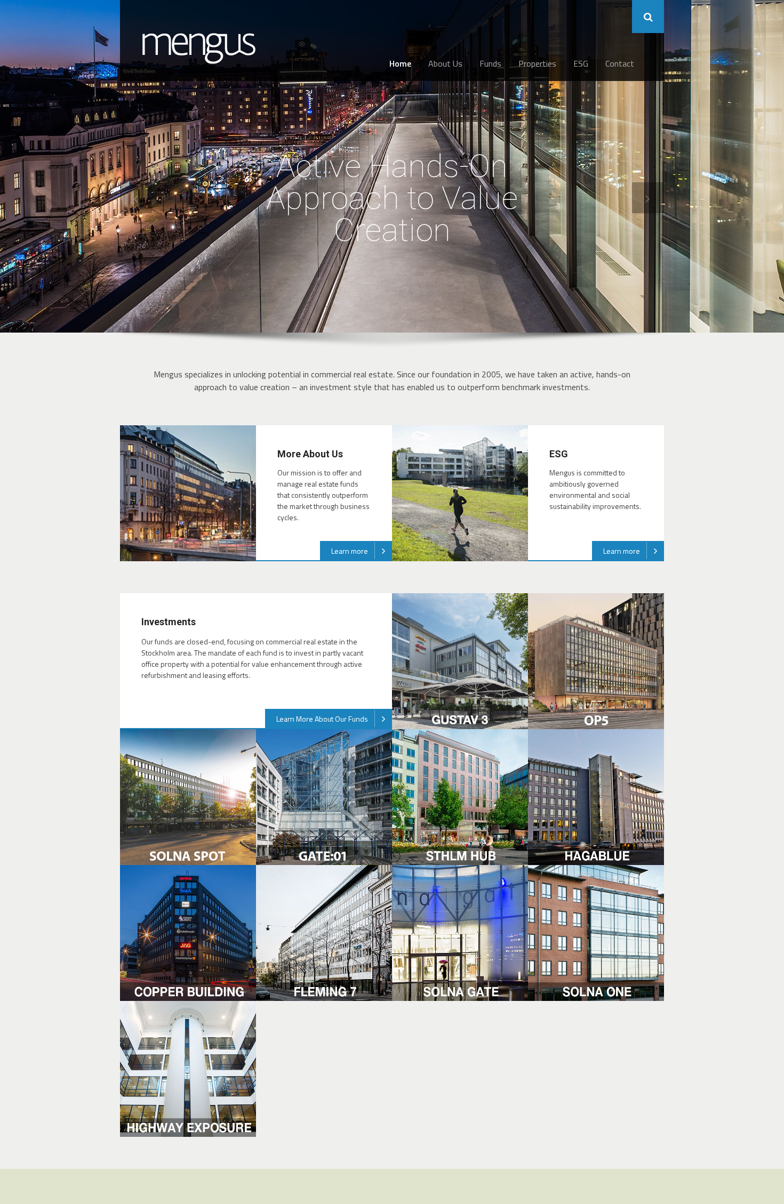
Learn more (349, 550)
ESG (580, 63)
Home (400, 63)
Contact (619, 63)
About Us (445, 63)
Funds (490, 63)
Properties (537, 63)
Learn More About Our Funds (322, 718)
